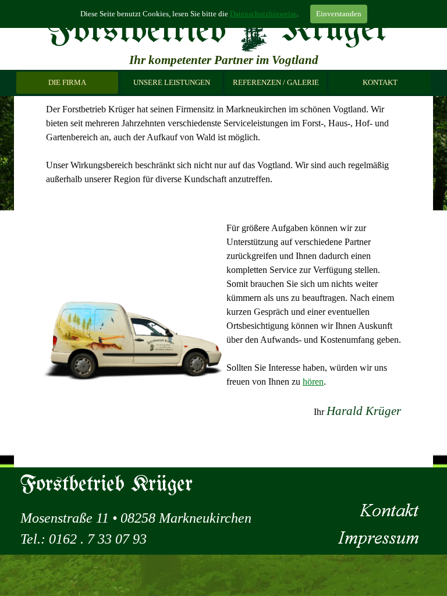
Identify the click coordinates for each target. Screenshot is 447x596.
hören (313, 381)
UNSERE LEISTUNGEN (171, 82)
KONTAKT (380, 82)
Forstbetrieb (136, 31)
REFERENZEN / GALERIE (276, 82)
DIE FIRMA (67, 82)
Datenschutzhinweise (263, 13)
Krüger (335, 30)
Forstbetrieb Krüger (106, 485)
